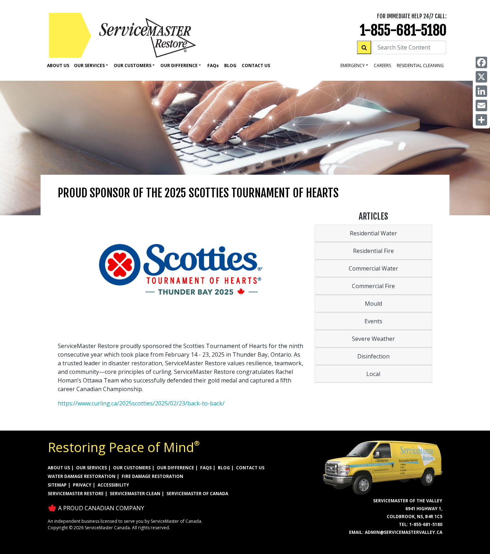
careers (382, 65)
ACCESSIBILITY (113, 485)
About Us (58, 65)
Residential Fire (373, 251)
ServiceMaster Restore (76, 493)
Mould (373, 303)
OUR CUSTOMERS (132, 468)
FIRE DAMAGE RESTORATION (152, 476)
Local (373, 374)
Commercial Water (373, 268)
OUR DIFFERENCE (175, 468)
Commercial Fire (373, 286)
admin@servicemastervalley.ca (403, 532)
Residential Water (373, 233)
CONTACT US (250, 468)
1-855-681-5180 (403, 30)
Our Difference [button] (179, 65)
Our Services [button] (89, 65)
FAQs (206, 468)
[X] (481, 77)
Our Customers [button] (132, 65)
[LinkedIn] (481, 91)
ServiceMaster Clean (135, 493)
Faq (213, 65)
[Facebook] (481, 62)
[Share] (481, 120)
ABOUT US (59, 468)
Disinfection (373, 356)
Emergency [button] (352, 65)
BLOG (224, 468)
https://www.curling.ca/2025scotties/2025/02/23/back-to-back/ (141, 403)
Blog (230, 65)
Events (373, 321)
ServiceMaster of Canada (197, 493)
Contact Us (256, 65)
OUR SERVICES (91, 468)
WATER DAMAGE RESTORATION (82, 476)
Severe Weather (373, 339)
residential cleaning (420, 65)
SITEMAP (57, 485)
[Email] (481, 105)
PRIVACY (82, 485)
